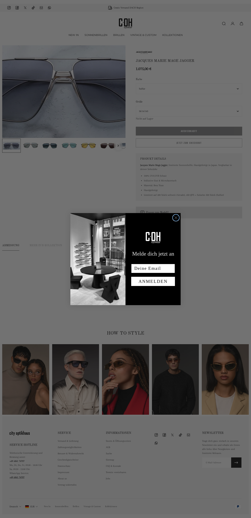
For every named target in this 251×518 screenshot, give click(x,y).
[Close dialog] (176, 218)
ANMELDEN (153, 281)
